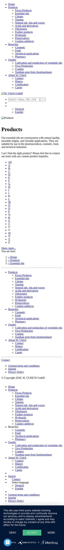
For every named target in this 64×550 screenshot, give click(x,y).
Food (18, 50)
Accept (32, 532)
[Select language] (10, 105)
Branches (13, 44)
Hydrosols (20, 35)
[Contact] (10, 102)
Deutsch (19, 108)
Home (11, 4)
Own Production (24, 65)
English (19, 112)
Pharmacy (20, 56)
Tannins (19, 19)
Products (13, 7)
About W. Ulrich (17, 75)
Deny (12, 532)
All (10, 162)
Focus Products (23, 10)
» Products (14, 260)
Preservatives (22, 38)
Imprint (12, 368)
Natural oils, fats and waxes (30, 22)
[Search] (43, 99)
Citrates (19, 16)
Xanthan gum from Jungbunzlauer (33, 72)
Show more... (8, 248)
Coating (19, 69)
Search (12, 476)
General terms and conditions (24, 365)
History (19, 81)
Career (18, 87)
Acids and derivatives (26, 25)
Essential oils (22, 13)
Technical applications (27, 53)
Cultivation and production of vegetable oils (38, 62)
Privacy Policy (16, 371)
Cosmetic (20, 47)
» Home (12, 257)
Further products (24, 32)
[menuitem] (35, 4)
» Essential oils (16, 263)
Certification (21, 84)
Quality (12, 59)
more (51, 532)
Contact (19, 78)
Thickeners (21, 28)
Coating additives (24, 41)
